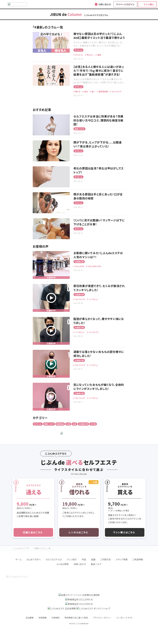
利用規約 (56, 618)
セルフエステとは (54, 559)
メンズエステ (93, 332)
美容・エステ (79, 129)
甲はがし (90, 54)
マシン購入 (149, 4)
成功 (86, 91)
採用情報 (43, 618)
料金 (84, 559)
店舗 (93, 559)
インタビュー (93, 299)
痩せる (78, 91)
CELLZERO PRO (94, 266)
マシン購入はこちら (124, 532)
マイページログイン (125, 4)
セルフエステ (116, 91)
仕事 (68, 424)
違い (93, 91)
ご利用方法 (105, 559)
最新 (99, 54)
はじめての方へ (33, 559)
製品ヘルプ (96, 564)
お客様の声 (79, 261)
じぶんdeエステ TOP (20, 548)
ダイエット (78, 50)
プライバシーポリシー (102, 618)
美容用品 (60, 424)
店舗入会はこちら (33, 532)
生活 (74, 424)
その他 (93, 424)
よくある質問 (63, 564)
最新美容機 (103, 91)
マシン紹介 (72, 559)
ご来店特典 (137, 559)
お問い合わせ (79, 564)
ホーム (18, 559)
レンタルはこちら (78, 532)
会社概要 (30, 618)
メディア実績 (121, 559)
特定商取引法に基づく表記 (76, 618)
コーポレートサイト (124, 618)
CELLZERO (79, 266)
